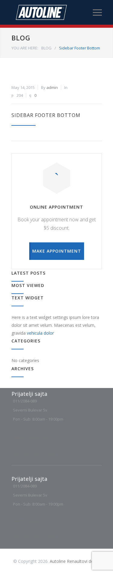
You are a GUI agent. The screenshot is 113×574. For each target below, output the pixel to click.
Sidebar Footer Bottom (45, 115)
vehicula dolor (40, 333)
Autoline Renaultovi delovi (75, 561)
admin (52, 87)
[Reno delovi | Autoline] (52, 12)
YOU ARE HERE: (24, 48)
